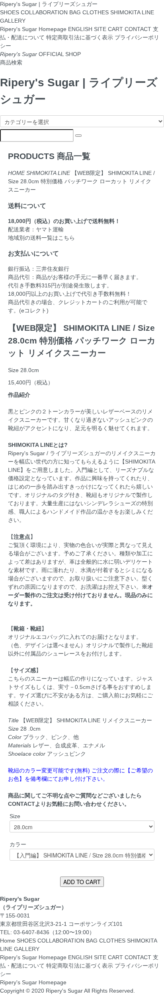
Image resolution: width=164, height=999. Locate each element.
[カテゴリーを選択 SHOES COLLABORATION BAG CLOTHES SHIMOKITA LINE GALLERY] (82, 121)
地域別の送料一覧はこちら (41, 238)
